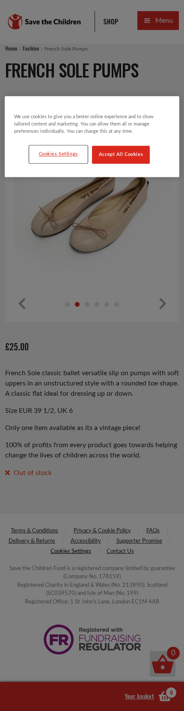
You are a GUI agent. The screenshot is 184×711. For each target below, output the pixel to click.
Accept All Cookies (121, 154)
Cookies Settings (58, 154)
